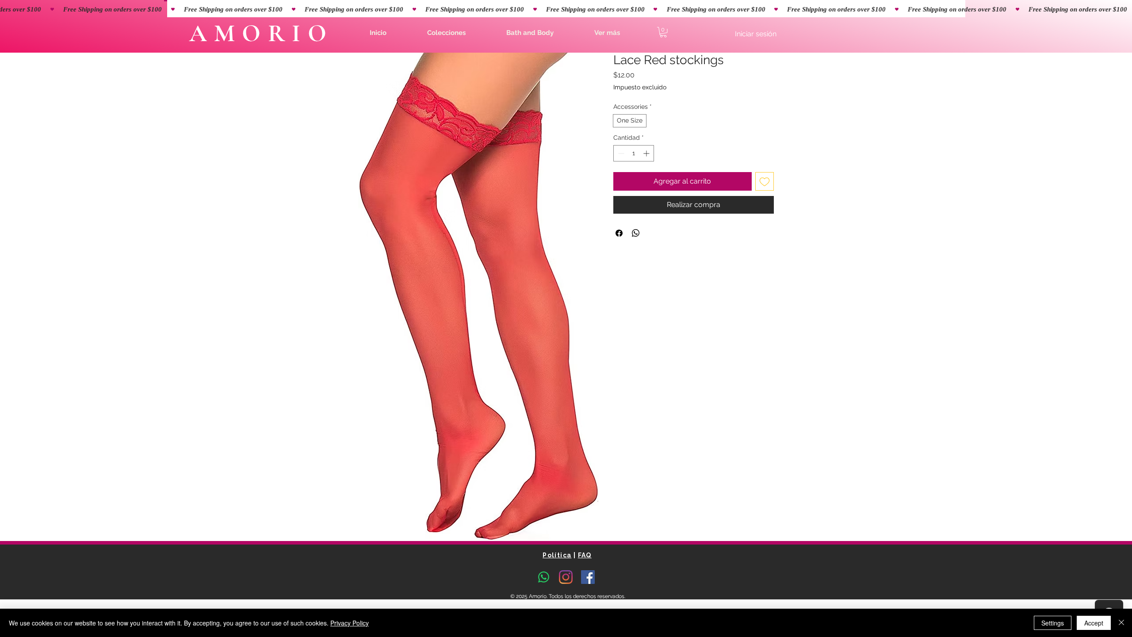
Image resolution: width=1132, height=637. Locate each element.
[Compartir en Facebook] (619, 233)
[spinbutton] (634, 153)
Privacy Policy (349, 622)
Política (557, 555)
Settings (1052, 622)
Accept (1093, 622)
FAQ (585, 555)
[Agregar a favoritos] (764, 181)
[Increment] (647, 153)
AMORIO (261, 33)
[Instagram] (566, 577)
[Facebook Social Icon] (588, 577)
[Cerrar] (1121, 623)
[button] (446, 32)
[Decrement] (620, 153)
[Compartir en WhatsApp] (636, 233)
